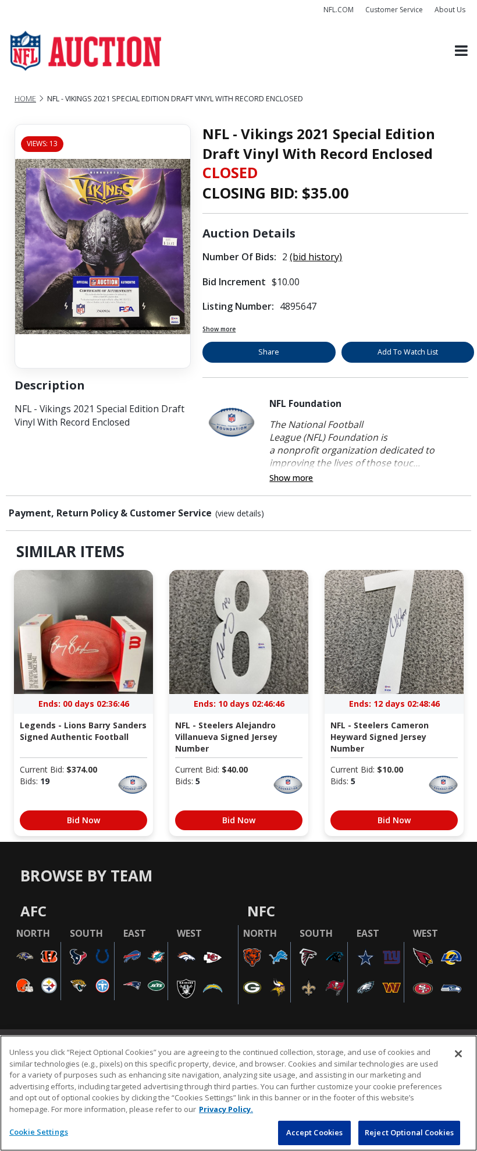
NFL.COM (338, 10)
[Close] (458, 1054)
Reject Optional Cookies (409, 1132)
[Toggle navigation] (461, 51)
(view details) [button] (239, 513)
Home (25, 99)
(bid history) (316, 256)
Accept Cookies (314, 1132)
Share (268, 352)
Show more (219, 329)
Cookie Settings (38, 1132)
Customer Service (394, 10)
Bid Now (83, 820)
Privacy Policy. (226, 1109)
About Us (450, 10)
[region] (238, 1093)
